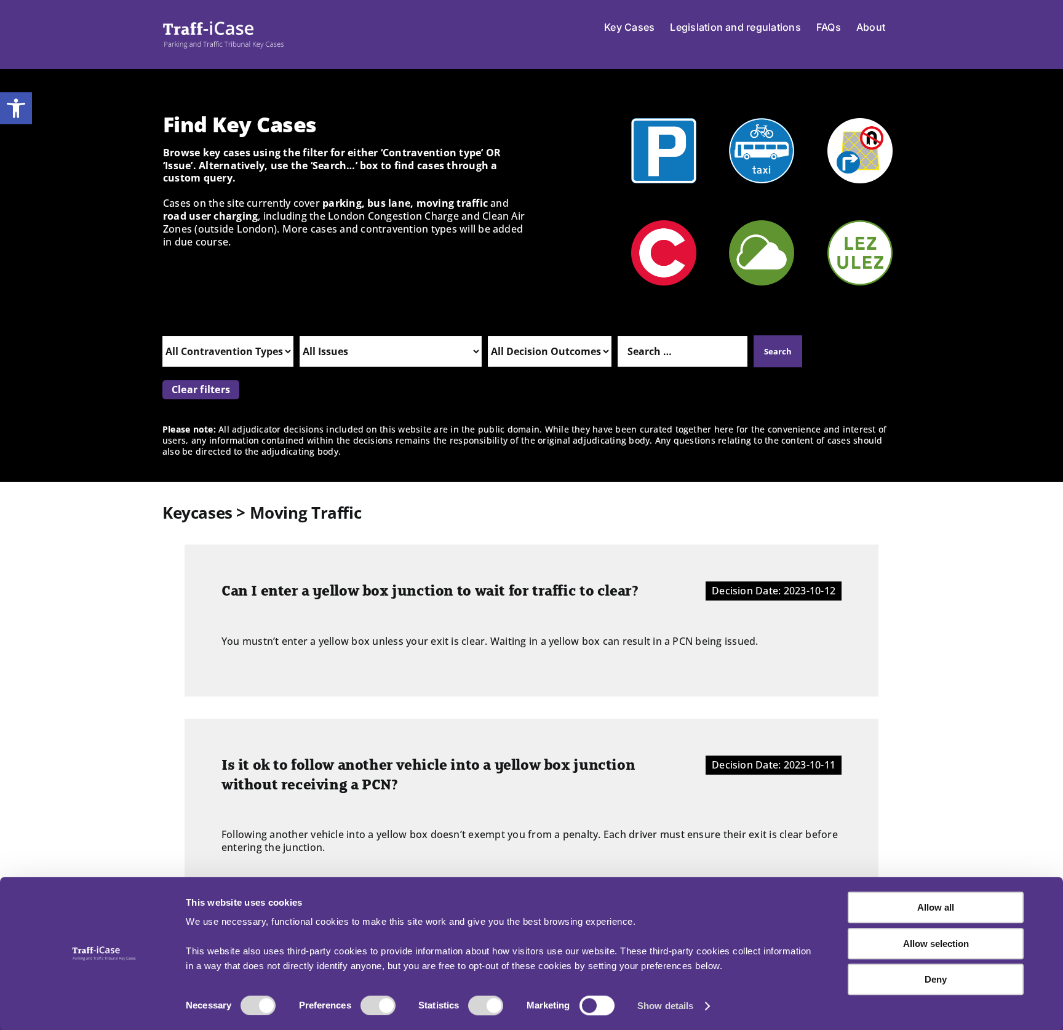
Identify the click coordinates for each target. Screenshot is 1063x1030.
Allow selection (936, 943)
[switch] (378, 1005)
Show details (665, 1005)
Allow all (935, 907)
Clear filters (201, 389)
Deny (936, 979)
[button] (16, 108)
